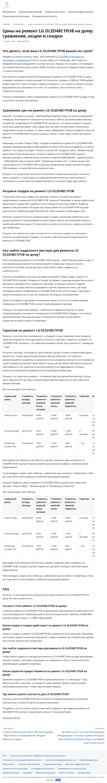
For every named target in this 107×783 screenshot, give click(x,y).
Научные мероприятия (30, 11)
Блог (5, 755)
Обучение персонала (45, 772)
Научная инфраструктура (80, 11)
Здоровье (27, 772)
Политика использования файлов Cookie (22, 760)
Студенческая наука (55, 11)
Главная (6, 24)
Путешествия (84, 772)
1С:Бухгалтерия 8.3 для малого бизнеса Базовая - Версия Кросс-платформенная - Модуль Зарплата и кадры (28, 734)
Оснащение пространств (44, 16)
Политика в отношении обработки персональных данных (38, 755)
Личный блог (19, 24)
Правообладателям (88, 760)
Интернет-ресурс (11, 717)
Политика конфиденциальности (60, 760)
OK (58, 780)
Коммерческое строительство (72, 768)
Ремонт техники (66, 772)
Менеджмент (9, 11)
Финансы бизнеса (11, 772)
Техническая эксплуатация (16, 16)
